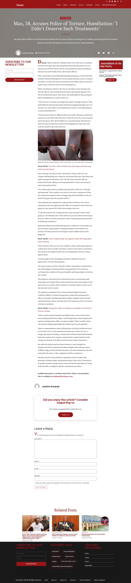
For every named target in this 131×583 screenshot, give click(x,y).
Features (73, 5)
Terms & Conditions (85, 580)
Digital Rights (69, 556)
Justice (63, 18)
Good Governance (69, 551)
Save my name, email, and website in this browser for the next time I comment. (62, 483)
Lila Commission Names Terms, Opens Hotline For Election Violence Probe (65, 535)
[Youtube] (115, 1)
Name (36, 461)
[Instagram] (117, 1)
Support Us (63, 580)
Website (37, 475)
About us (54, 580)
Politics (31, 532)
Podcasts (89, 5)
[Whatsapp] (107, 1)
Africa (97, 5)
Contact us (73, 580)
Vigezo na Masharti (99, 580)
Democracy (55, 551)
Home (58, 5)
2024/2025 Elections (109, 5)
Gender (54, 561)
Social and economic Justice (68, 561)
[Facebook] (112, 1)
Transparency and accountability (62, 566)
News (65, 5)
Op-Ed (81, 5)
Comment (38, 439)
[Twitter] (109, 1)
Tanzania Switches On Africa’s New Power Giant (93, 535)
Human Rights (56, 556)
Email (36, 468)
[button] (121, 1)
